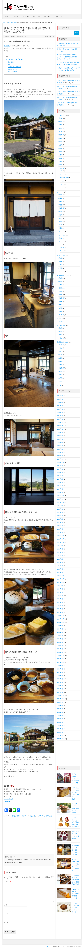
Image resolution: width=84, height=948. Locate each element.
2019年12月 (60, 655)
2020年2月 (60, 649)
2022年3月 (60, 565)
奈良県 (60, 158)
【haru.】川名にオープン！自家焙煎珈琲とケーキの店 (75, 893)
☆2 (37, 816)
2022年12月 (60, 535)
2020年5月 (60, 639)
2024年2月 (60, 489)
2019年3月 (60, 685)
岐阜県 (60, 121)
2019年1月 (60, 692)
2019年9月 (60, 665)
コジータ (12, 36)
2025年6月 (60, 442)
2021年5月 (60, 599)
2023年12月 (60, 495)
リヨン (62, 174)
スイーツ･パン (61, 115)
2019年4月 (60, 682)
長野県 (24, 816)
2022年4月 (60, 562)
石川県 (60, 148)
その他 (59, 385)
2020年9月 (60, 625)
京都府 (60, 151)
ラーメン (60, 318)
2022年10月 (60, 542)
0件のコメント (49, 36)
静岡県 (60, 138)
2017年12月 (60, 735)
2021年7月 (60, 592)
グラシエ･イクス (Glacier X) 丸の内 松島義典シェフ (75, 836)
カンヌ (62, 184)
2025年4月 (60, 445)
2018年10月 (60, 702)
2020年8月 (60, 629)
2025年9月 (60, 432)
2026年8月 (60, 395)
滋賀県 (60, 128)
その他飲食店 (12, 22)
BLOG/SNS (25, 16)
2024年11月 (60, 459)
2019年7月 (60, 672)
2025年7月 (60, 439)
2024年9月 (60, 465)
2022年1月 (60, 572)
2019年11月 (60, 659)
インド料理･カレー (63, 275)
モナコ (60, 351)
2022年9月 (60, 545)
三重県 (60, 125)
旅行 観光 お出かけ (63, 342)
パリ (61, 171)
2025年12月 (60, 422)
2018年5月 (60, 719)
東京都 (60, 131)
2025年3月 (60, 449)
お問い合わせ (36, 16)
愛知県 (60, 118)
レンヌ (62, 187)
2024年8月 (60, 469)
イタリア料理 (61, 255)
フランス (61, 168)
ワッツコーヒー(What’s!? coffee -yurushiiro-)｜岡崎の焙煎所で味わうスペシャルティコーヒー (68, 57)
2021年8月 (60, 589)
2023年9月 (60, 505)
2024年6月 (60, 475)
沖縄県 (60, 165)
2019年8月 (60, 669)
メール (6, 914)
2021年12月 (60, 575)
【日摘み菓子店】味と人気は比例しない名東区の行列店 (75, 879)
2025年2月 (60, 452)
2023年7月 (60, 512)
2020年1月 (60, 652)
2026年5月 (60, 406)
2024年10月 (60, 462)
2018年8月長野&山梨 (45, 816)
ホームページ (8, 799)
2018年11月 (60, 699)
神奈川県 (61, 135)
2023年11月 (60, 499)
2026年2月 (60, 416)
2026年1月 (60, 419)
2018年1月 (60, 732)
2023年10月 (60, 502)
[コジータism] (20, 10)
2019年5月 (60, 679)
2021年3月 (60, 605)
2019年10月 (60, 662)
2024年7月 (60, 472)
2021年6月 (60, 595)
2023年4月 (60, 522)
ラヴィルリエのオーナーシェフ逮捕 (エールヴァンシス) (75, 778)
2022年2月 (60, 569)
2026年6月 (60, 402)
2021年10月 (60, 582)
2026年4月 (60, 409)
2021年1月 (60, 612)
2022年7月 (60, 552)
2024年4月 (60, 482)
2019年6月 (60, 675)
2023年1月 (60, 532)
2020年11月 (60, 619)
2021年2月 (60, 609)
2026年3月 (60, 412)
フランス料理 (61, 235)
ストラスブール (64, 177)
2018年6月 (60, 715)
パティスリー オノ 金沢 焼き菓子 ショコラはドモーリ (75, 907)
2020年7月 (60, 632)
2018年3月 (60, 725)
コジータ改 (15, 16)
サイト (6, 922)
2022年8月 (60, 549)
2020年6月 (60, 635)
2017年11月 (60, 739)
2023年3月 (60, 525)
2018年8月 (60, 709)
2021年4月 (60, 602)
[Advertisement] (29, 837)
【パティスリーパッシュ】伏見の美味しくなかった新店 (75, 822)
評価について (59, 16)
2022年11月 (60, 539)
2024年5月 (60, 479)
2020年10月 (60, 622)
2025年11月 (60, 425)
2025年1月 (60, 456)
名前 (5, 905)
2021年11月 (60, 579)
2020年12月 (60, 615)
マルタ (60, 334)
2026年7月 (60, 399)
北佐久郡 (32, 816)
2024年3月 (60, 485)
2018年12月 (60, 695)
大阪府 (60, 155)
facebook (7, 801)
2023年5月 (60, 519)
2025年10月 (60, 429)
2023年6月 (60, 515)
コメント (8, 881)
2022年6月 (60, 555)
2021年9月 (60, 585)
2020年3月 (60, 645)
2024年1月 (60, 492)
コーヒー (60, 192)
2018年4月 (60, 722)
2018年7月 (60, 712)
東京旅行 (7, 46)
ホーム (6, 16)
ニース (62, 181)
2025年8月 (60, 435)
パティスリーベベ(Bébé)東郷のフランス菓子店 (75, 808)
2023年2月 (60, 529)
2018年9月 (60, 705)
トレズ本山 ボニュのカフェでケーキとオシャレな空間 (75, 850)
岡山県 (60, 161)
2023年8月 (60, 509)
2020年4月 (60, 642)
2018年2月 (60, 729)
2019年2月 (60, 689)
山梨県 (60, 145)
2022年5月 (60, 559)
